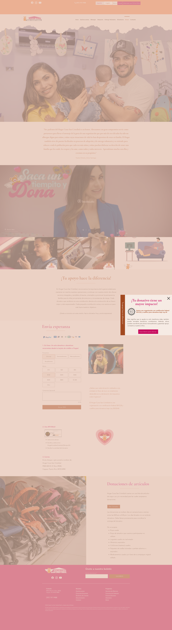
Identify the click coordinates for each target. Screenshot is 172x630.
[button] (168, 298)
